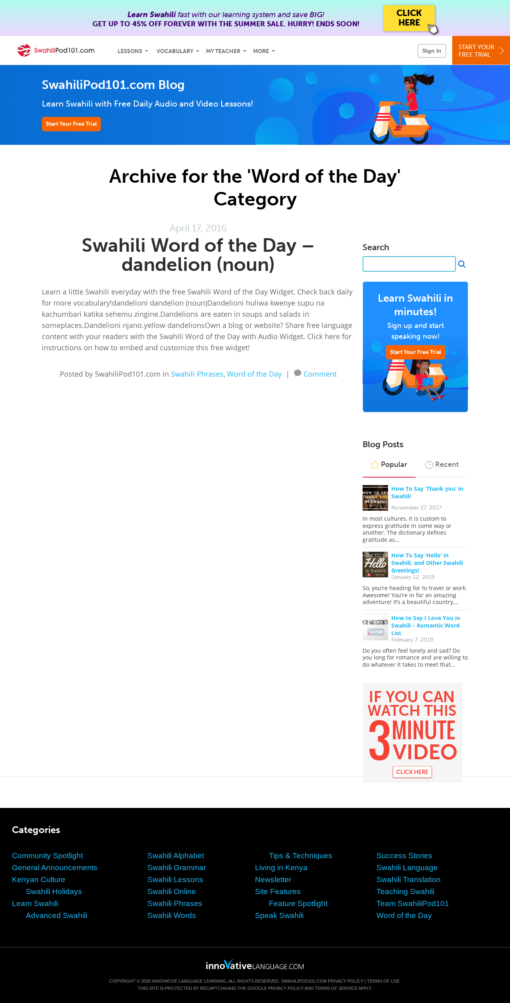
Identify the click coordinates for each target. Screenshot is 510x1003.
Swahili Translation (409, 879)
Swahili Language (407, 867)
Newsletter (273, 879)
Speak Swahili (279, 915)
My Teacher (223, 51)
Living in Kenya (281, 867)
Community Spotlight (47, 855)
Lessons (130, 51)
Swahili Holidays (54, 891)
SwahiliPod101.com (304, 981)
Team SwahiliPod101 (413, 903)
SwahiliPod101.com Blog (113, 84)
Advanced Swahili (56, 915)
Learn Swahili (35, 903)
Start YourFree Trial (476, 50)
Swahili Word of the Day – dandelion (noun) (198, 255)
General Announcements (55, 867)
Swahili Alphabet (175, 855)
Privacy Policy (345, 981)
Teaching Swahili (405, 891)
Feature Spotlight (298, 903)
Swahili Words (171, 915)
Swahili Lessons (175, 879)
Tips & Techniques (300, 855)
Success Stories (404, 855)
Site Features (278, 891)
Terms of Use (383, 981)
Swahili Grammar (176, 867)
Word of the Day (254, 374)
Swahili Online (171, 891)
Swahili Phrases (197, 374)
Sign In (431, 50)
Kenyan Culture (38, 879)
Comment (320, 373)
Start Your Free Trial (71, 123)
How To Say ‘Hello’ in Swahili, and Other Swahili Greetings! (427, 562)
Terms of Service (336, 988)
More (261, 51)
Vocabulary (175, 51)
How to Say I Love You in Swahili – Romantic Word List (425, 625)
